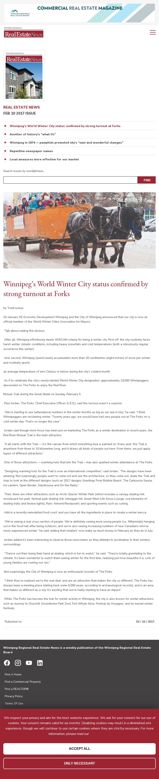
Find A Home (13, 674)
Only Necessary (79, 763)
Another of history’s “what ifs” (33, 134)
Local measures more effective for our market (44, 159)
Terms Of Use (14, 703)
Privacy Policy (14, 696)
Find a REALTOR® (17, 689)
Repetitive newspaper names (31, 151)
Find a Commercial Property (23, 682)
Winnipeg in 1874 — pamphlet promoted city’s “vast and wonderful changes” (66, 143)
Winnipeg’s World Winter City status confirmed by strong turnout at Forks (65, 126)
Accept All (79, 748)
